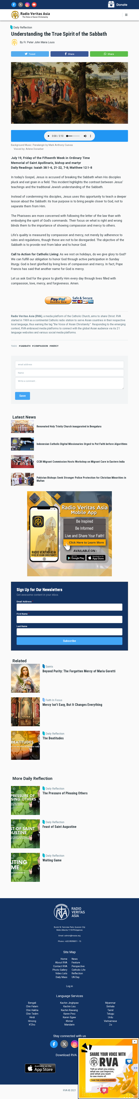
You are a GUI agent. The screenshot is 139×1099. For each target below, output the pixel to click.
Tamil (110, 1010)
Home (64, 959)
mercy (54, 346)
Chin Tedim (32, 1013)
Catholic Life (78, 969)
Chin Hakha (32, 1010)
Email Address (24, 601)
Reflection (77, 973)
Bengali (32, 1002)
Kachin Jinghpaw (69, 1002)
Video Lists (61, 973)
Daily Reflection (22, 27)
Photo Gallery (60, 969)
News (75, 959)
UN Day (76, 977)
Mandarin (69, 1024)
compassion (41, 346)
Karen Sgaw (69, 1017)
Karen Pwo (69, 1013)
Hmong (32, 1021)
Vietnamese (110, 1021)
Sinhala (110, 1006)
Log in (69, 986)
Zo (110, 1024)
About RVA (61, 962)
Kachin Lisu (69, 1006)
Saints (49, 666)
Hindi (32, 1017)
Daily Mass (61, 977)
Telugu (110, 1013)
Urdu (110, 1017)
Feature (76, 962)
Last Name (22, 626)
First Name (22, 614)
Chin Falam (32, 1006)
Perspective (78, 966)
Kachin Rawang (69, 1010)
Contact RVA (60, 966)
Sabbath (25, 346)
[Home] (31, 14)
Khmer (69, 1021)
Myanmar (110, 1002)
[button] (30, 54)
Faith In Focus (54, 700)
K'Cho (32, 1024)
